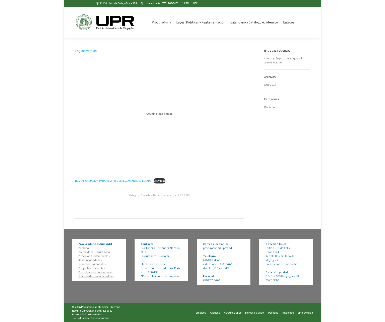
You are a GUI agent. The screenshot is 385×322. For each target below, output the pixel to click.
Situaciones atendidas (92, 264)
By (162, 195)
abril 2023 (270, 85)
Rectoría (115, 307)
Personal (83, 248)
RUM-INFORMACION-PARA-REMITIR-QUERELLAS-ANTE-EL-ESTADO (113, 180)
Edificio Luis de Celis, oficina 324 (118, 3)
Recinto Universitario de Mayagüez (92, 310)
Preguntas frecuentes (91, 268)
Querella (145, 195)
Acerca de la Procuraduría (94, 252)
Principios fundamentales (94, 256)
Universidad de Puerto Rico (87, 314)
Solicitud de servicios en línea (96, 276)
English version (86, 51)
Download (159, 180)
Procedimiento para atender (95, 272)
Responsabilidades (90, 260)
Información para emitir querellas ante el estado (284, 60)
